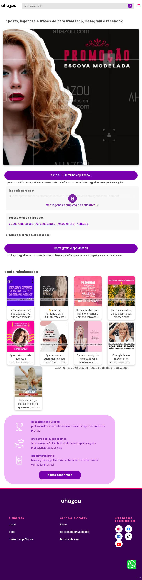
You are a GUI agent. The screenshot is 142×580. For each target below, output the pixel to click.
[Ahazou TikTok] (128, 536)
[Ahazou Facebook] (128, 529)
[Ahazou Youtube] (119, 543)
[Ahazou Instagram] (119, 529)
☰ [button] (139, 6)
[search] (130, 6)
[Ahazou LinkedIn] (119, 536)
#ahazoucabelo (45, 223)
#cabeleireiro (66, 223)
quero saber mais (60, 475)
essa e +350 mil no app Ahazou (71, 175)
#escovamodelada (21, 223)
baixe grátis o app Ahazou (71, 248)
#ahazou (82, 223)
